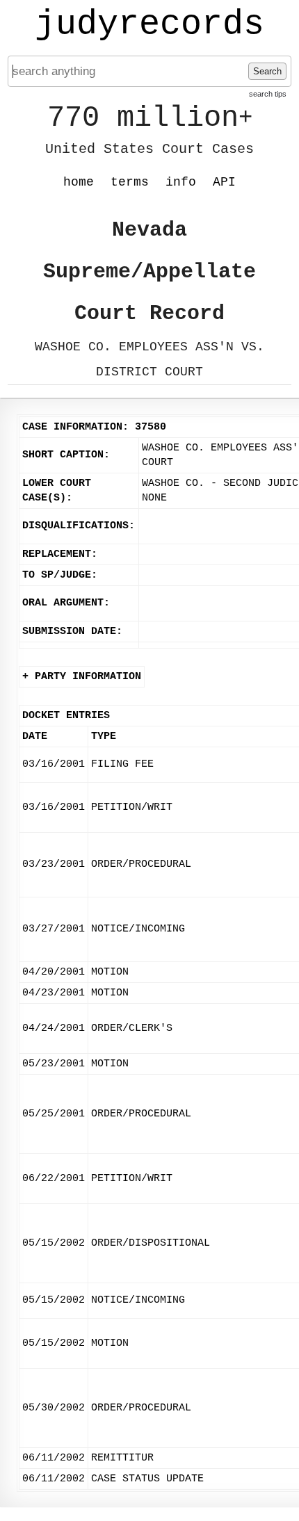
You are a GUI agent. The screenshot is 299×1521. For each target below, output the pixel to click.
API (224, 182)
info (180, 182)
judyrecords (149, 24)
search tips (267, 94)
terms (130, 182)
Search (267, 71)
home (78, 182)
